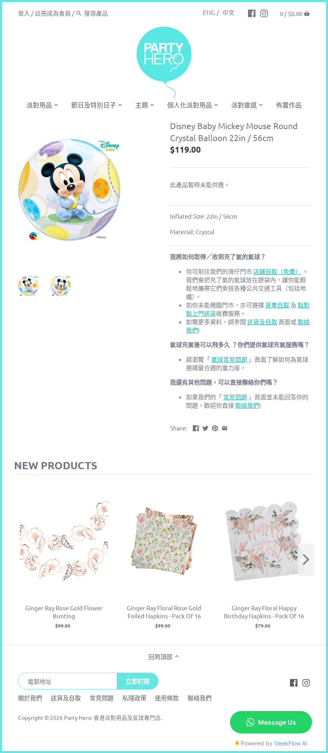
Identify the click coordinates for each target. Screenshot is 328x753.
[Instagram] (264, 12)
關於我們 (30, 697)
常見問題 (102, 697)
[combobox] (118, 13)
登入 (24, 13)
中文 (228, 12)
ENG (209, 12)
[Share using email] (225, 427)
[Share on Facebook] (196, 427)
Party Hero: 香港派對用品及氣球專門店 (112, 717)
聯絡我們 (200, 697)
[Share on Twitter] (205, 427)
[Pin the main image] (215, 427)
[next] (306, 560)
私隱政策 (134, 697)
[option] (32, 286)
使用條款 (167, 697)
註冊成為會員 (53, 13)
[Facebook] (252, 12)
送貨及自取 (66, 697)
